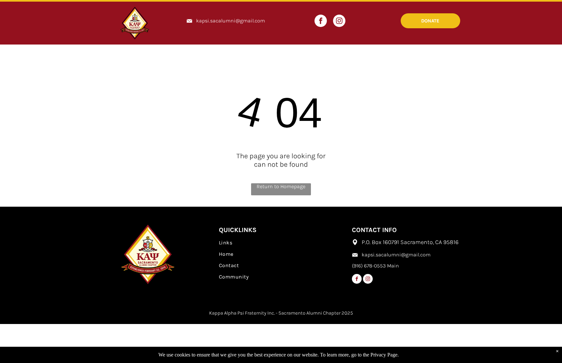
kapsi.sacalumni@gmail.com (230, 21)
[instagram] (339, 22)
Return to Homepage (281, 186)
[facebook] (320, 22)
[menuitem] (281, 242)
